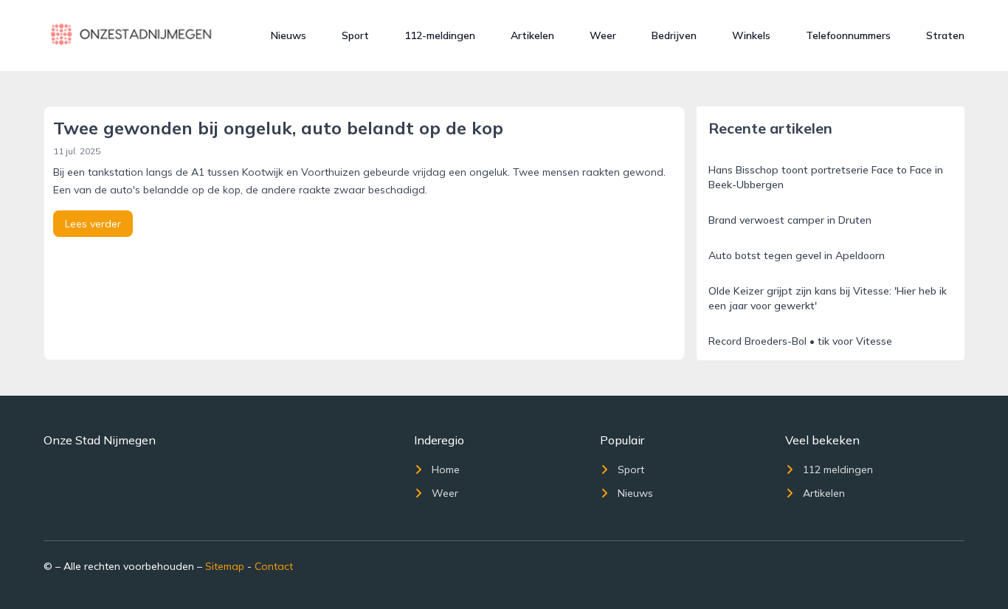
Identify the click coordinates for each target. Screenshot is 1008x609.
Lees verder (93, 223)
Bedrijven (674, 35)
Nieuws (288, 35)
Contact (274, 566)
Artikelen (532, 35)
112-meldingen (439, 35)
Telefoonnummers (848, 35)
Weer (603, 35)
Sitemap (224, 566)
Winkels (751, 35)
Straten (945, 35)
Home (446, 469)
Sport (355, 35)
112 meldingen (838, 469)
